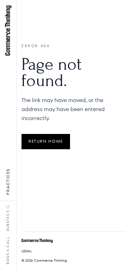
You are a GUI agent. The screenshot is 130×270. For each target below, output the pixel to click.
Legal (26, 251)
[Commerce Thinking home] (8, 31)
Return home (45, 141)
